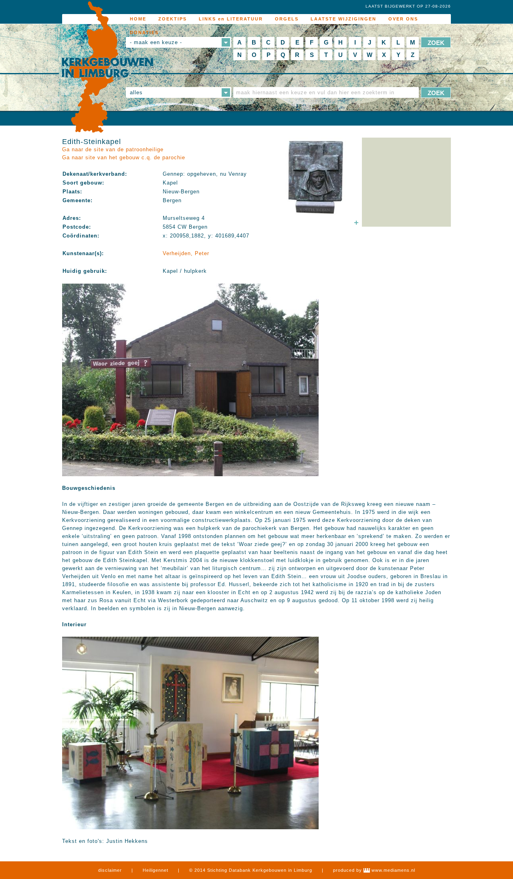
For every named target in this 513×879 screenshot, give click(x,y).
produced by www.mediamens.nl (374, 870)
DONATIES (144, 32)
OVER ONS (403, 18)
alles (136, 92)
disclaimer (110, 870)
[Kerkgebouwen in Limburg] (107, 67)
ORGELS (287, 18)
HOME (138, 18)
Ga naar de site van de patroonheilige (113, 149)
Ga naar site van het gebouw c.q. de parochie (123, 157)
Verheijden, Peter (186, 253)
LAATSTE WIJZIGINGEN (343, 18)
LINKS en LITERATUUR (231, 18)
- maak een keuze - (156, 42)
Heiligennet (155, 870)
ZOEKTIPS (172, 18)
